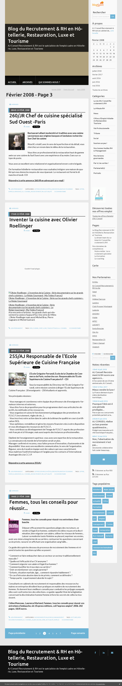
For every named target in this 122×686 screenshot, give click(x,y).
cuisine (35, 328)
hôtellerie (97, 489)
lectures (109, 536)
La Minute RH (99, 108)
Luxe (95, 530)
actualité (48, 191)
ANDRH (95, 314)
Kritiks (95, 282)
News (96, 113)
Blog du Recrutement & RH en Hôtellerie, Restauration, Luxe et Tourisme (45, 35)
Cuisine (110, 524)
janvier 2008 (56, 89)
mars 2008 (81, 89)
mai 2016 (96, 85)
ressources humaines (102, 547)
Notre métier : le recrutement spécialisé (102, 252)
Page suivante (78, 633)
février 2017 (97, 74)
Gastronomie (98, 495)
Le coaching (99, 258)
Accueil (12, 82)
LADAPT (96, 325)
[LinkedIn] (103, 652)
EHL (94, 295)
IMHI (94, 336)
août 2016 (96, 78)
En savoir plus (100, 684)
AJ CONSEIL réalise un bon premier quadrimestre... (102, 424)
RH (43, 191)
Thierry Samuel (98, 343)
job (94, 518)
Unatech (95, 347)
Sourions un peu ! (100, 143)
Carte (95, 265)
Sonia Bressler (98, 328)
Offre (82, 189)
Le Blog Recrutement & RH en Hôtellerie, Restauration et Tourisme (103, 232)
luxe (45, 328)
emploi (11, 191)
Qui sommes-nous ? (49, 82)
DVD (31, 328)
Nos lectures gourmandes (99, 157)
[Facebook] (95, 652)
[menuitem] (12, 80)
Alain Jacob (36, 620)
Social (96, 138)
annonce (18, 191)
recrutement (36, 191)
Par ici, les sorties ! (101, 163)
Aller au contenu (7, 2)
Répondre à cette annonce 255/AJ (25, 463)
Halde (94, 317)
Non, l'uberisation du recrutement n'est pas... (103, 442)
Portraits (97, 173)
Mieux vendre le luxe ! (103, 389)
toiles (49, 328)
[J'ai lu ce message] (120, 684)
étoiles (55, 328)
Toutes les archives (100, 90)
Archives (27, 82)
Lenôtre (95, 303)
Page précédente (17, 633)
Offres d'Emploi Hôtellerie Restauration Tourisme (54, 189)
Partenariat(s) (99, 168)
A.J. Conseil (26, 191)
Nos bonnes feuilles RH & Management (49, 617)
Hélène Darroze (98, 299)
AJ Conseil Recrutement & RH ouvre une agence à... (103, 375)
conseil (110, 512)
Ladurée (95, 310)
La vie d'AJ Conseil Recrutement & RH (103, 102)
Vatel (94, 292)
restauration (105, 530)
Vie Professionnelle (101, 128)
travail (109, 495)
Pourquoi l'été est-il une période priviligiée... (102, 407)
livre (43, 620)
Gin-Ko (95, 332)
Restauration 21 (98, 339)
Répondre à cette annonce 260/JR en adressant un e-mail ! (36, 180)
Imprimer (14, 104)
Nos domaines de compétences (99, 247)
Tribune (97, 133)
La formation (99, 256)
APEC (94, 321)
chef (41, 328)
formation (97, 507)
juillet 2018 (97, 71)
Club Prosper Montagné (102, 306)
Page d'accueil (69, 89)
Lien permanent (17, 189)
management (98, 524)
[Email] (103, 459)
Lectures (74, 617)
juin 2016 (96, 82)
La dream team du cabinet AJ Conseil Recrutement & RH (103, 240)
